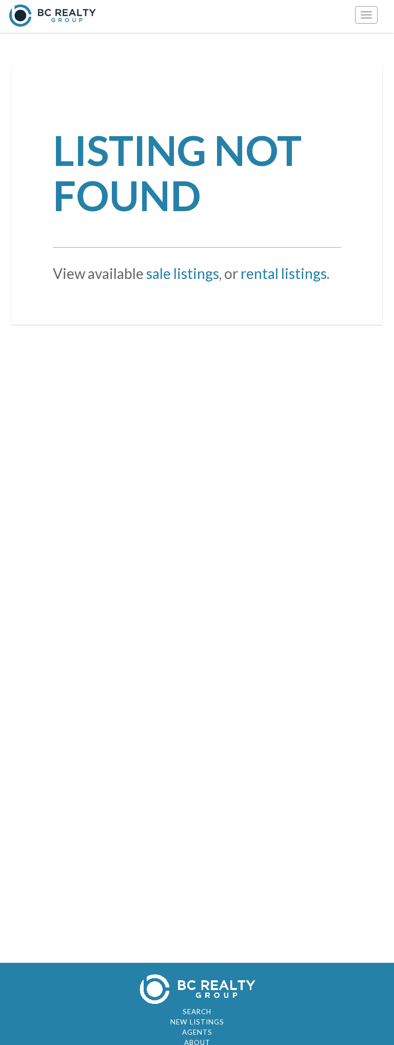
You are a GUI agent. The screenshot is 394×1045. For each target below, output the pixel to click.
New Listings (197, 1022)
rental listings (284, 273)
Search (197, 1011)
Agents (197, 1032)
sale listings (182, 273)
